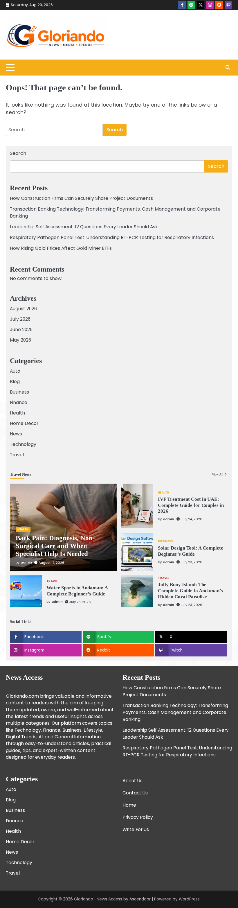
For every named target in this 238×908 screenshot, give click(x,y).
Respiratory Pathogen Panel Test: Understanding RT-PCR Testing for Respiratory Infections (112, 237)
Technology (23, 444)
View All (217, 474)
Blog (15, 381)
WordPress (189, 899)
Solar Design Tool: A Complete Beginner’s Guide (190, 551)
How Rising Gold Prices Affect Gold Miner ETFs (61, 248)
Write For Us (135, 829)
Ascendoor (140, 899)
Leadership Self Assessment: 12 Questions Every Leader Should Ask (84, 227)
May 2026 (20, 340)
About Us (132, 781)
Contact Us (135, 793)
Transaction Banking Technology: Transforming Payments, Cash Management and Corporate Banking (175, 712)
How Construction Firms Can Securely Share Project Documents (81, 198)
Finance (18, 402)
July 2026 (20, 319)
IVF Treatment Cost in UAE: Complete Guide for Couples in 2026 (191, 505)
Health (17, 413)
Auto (15, 371)
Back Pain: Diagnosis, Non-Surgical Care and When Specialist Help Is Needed (55, 545)
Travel (17, 455)
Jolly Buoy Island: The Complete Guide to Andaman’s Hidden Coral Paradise (190, 591)
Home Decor (24, 423)
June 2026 (21, 329)
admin (26, 562)
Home (129, 805)
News (16, 434)
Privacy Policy (137, 817)
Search (18, 153)
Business (19, 392)
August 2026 (23, 309)
